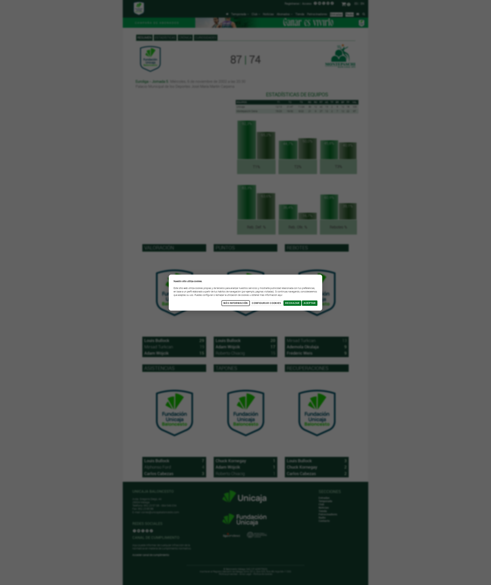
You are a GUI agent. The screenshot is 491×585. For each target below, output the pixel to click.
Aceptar (310, 303)
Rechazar (292, 303)
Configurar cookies (266, 303)
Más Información (235, 303)
